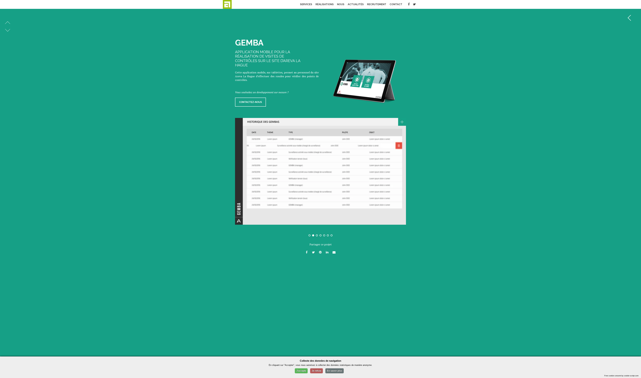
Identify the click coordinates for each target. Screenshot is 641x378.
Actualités (356, 4)
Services (306, 4)
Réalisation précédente (7, 22)
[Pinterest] (320, 252)
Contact (396, 4)
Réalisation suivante (7, 30)
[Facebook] (409, 4)
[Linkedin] (327, 252)
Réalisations (324, 4)
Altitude (234, 4)
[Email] (334, 252)
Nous (340, 4)
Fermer (630, 18)
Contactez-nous (250, 102)
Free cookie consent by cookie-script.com (621, 376)
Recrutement (376, 4)
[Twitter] (414, 4)
